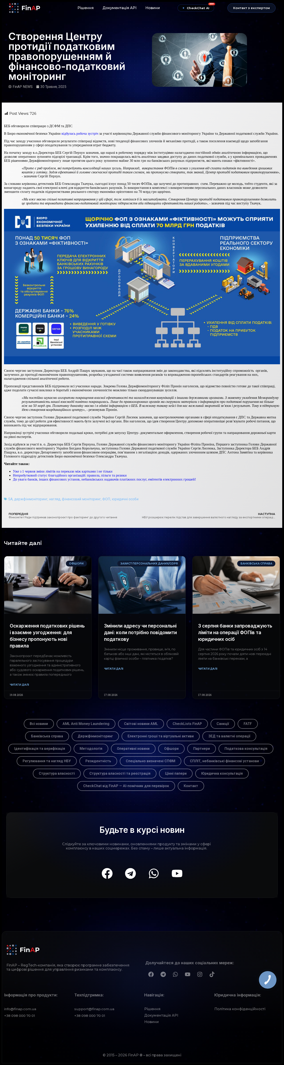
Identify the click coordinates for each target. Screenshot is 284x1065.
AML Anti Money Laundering (86, 724)
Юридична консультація (222, 773)
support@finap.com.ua (94, 1009)
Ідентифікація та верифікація (39, 748)
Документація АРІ (119, 8)
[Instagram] (199, 974)
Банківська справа (47, 736)
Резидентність (98, 761)
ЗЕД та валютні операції (229, 736)
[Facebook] (107, 873)
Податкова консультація (246, 748)
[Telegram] (130, 873)
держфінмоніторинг (30, 499)
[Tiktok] (211, 974)
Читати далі (19, 684)
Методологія (91, 748)
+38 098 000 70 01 (19, 1016)
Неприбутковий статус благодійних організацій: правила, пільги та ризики (70, 475)
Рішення (85, 8)
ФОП (106, 499)
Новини (152, 8)
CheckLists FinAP (187, 724)
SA (10, 499)
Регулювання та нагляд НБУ (47, 761)
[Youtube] (177, 873)
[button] (251, 8)
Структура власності (57, 773)
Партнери (201, 748)
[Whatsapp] (154, 873)
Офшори (171, 748)
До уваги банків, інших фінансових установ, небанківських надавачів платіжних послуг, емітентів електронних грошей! (104, 479)
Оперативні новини (133, 748)
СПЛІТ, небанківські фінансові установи (224, 761)
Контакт (191, 786)
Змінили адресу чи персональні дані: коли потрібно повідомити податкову (140, 632)
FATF (248, 724)
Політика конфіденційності (239, 1009)
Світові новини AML (141, 724)
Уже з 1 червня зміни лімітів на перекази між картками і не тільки (62, 471)
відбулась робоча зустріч (79, 133)
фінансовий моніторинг (81, 499)
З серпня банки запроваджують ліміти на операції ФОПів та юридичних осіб (235, 632)
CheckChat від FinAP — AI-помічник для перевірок (126, 786)
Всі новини (39, 724)
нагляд (54, 499)
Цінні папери (176, 773)
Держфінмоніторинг (95, 736)
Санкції (223, 724)
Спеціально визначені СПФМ (150, 761)
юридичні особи (125, 499)
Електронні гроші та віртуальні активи (161, 736)
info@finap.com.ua (20, 1009)
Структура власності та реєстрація (119, 773)
